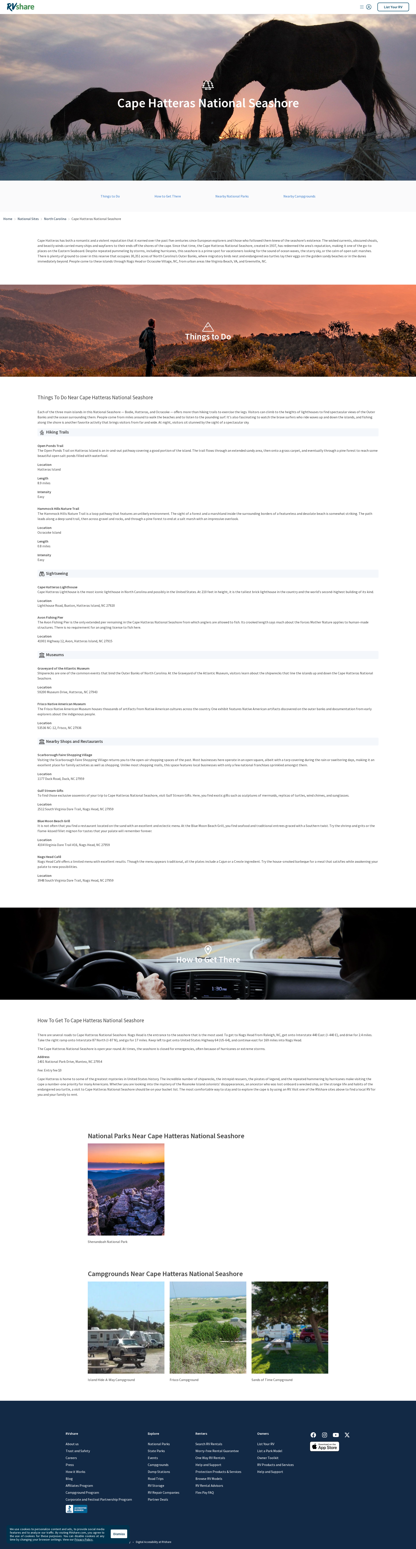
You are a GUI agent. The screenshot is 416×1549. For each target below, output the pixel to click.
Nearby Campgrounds (299, 196)
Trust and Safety (78, 1451)
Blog (69, 1478)
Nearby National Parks (232, 196)
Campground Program (82, 1492)
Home (7, 219)
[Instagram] (326, 1434)
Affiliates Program (79, 1485)
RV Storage (156, 1485)
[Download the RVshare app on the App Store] (324, 1446)
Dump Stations (159, 1471)
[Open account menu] (366, 7)
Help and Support (208, 1465)
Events (153, 1458)
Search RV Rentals (208, 1444)
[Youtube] (338, 1434)
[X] (347, 1434)
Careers (71, 1458)
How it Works (75, 1471)
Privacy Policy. (84, 1539)
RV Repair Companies (163, 1492)
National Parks (159, 1444)
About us (72, 1444)
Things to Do (110, 196)
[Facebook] (315, 1434)
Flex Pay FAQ (204, 1492)
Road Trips (156, 1478)
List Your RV (393, 7)
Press (70, 1465)
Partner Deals (158, 1499)
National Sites (28, 219)
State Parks (156, 1451)
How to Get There (167, 196)
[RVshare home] (20, 7)
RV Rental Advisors (209, 1485)
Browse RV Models (208, 1478)
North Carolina (55, 219)
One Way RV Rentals (210, 1458)
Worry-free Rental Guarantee (217, 1451)
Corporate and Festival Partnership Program (99, 1499)
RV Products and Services (275, 1465)
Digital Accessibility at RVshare (153, 1542)
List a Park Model (269, 1451)
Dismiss (119, 1534)
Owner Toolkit (268, 1458)
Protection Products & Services (218, 1471)
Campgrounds (158, 1465)
